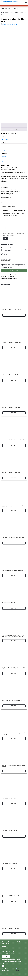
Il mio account (16, 8)
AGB (3, 963)
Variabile (7, 139)
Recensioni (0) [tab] (14, 129)
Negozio (3, 12)
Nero (3, 139)
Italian (5, 956)
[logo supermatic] (9, 2)
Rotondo (4, 161)
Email (4, 230)
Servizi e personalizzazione (7, 276)
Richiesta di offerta (14, 270)
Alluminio (4, 156)
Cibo (9, 259)
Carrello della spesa (5, 8)
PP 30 (3, 150)
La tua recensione (6, 220)
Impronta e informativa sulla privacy (11, 959)
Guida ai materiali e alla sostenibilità (9, 278)
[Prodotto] (14, 302)
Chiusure (12, 12)
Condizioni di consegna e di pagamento (10, 274)
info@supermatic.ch (11, 949)
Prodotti (7, 12)
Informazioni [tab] (14, 125)
